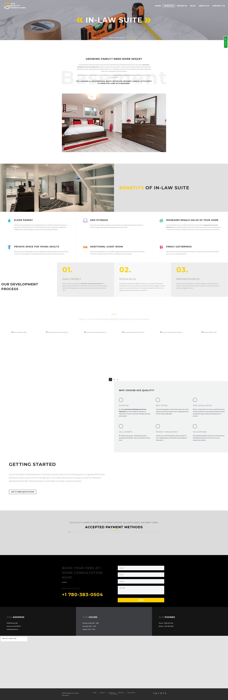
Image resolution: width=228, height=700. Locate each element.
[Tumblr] (165, 693)
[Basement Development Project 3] (117, 353)
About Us (204, 6)
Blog (193, 6)
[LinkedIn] (156, 693)
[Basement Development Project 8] (155, 353)
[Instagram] (161, 693)
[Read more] (135, 409)
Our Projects (114, 694)
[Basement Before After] (3, 353)
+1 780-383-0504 (82, 594)
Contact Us (218, 6)
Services (169, 6)
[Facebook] (154, 693)
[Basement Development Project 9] (41, 353)
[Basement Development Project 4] (79, 353)
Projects (182, 6)
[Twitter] (158, 693)
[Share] (17, 353)
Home (158, 6)
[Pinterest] (163, 693)
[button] (117, 379)
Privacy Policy (131, 692)
